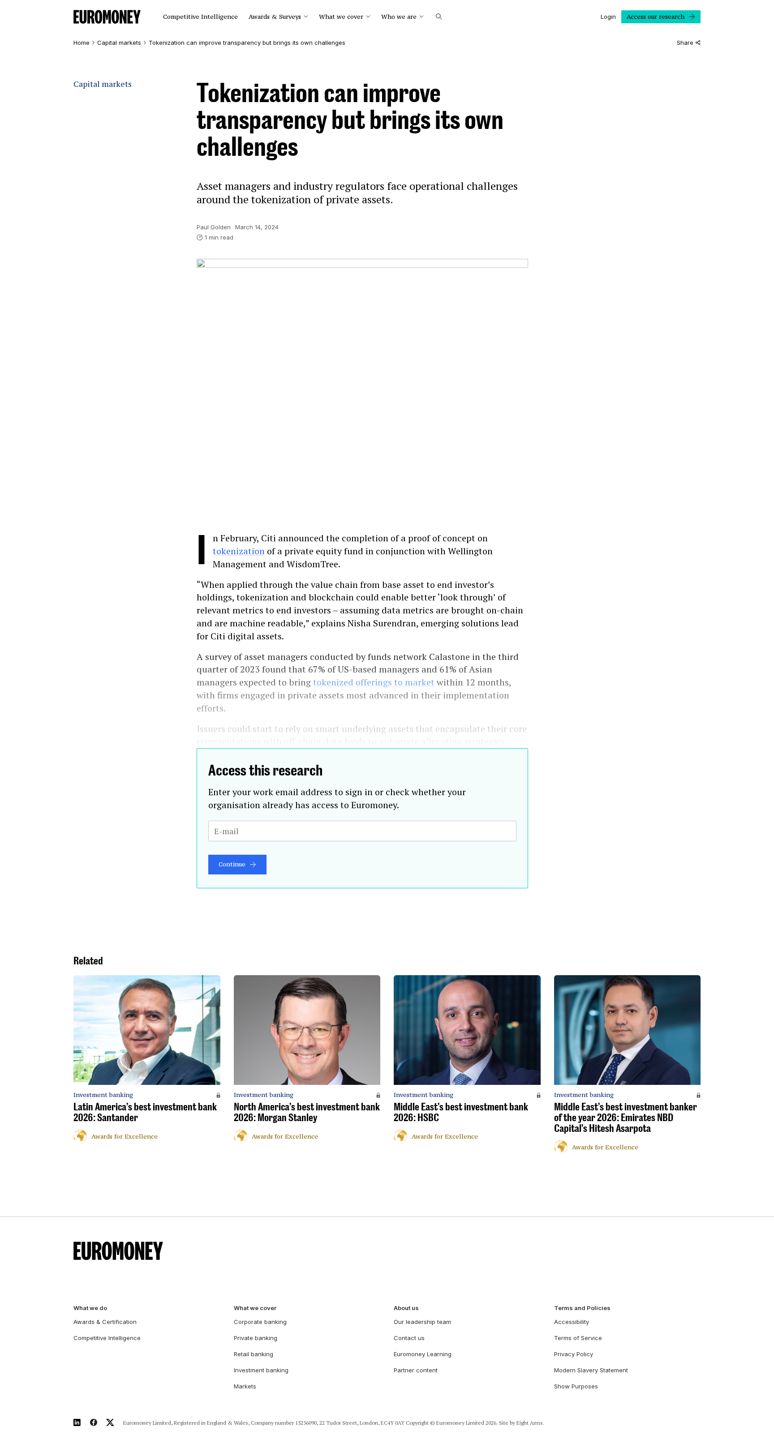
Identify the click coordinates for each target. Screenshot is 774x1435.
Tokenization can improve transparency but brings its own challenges (247, 42)
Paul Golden (214, 227)
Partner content (416, 1370)
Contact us (409, 1337)
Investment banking (261, 1370)
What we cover (341, 16)
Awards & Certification (105, 1321)
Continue (232, 864)
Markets (245, 1386)
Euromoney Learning (423, 1354)
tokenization (239, 551)
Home (81, 42)
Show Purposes (576, 1386)
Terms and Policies (582, 1308)
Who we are (399, 16)
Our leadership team (422, 1321)
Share (685, 42)
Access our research (655, 17)
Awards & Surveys (275, 16)
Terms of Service (578, 1337)
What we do (90, 1308)
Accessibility (571, 1321)
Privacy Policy (573, 1354)
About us (406, 1308)
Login (608, 16)
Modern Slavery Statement (591, 1370)
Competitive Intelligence (200, 16)
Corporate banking (260, 1321)
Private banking (255, 1337)
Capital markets (119, 42)
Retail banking (253, 1354)
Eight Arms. (530, 1422)
